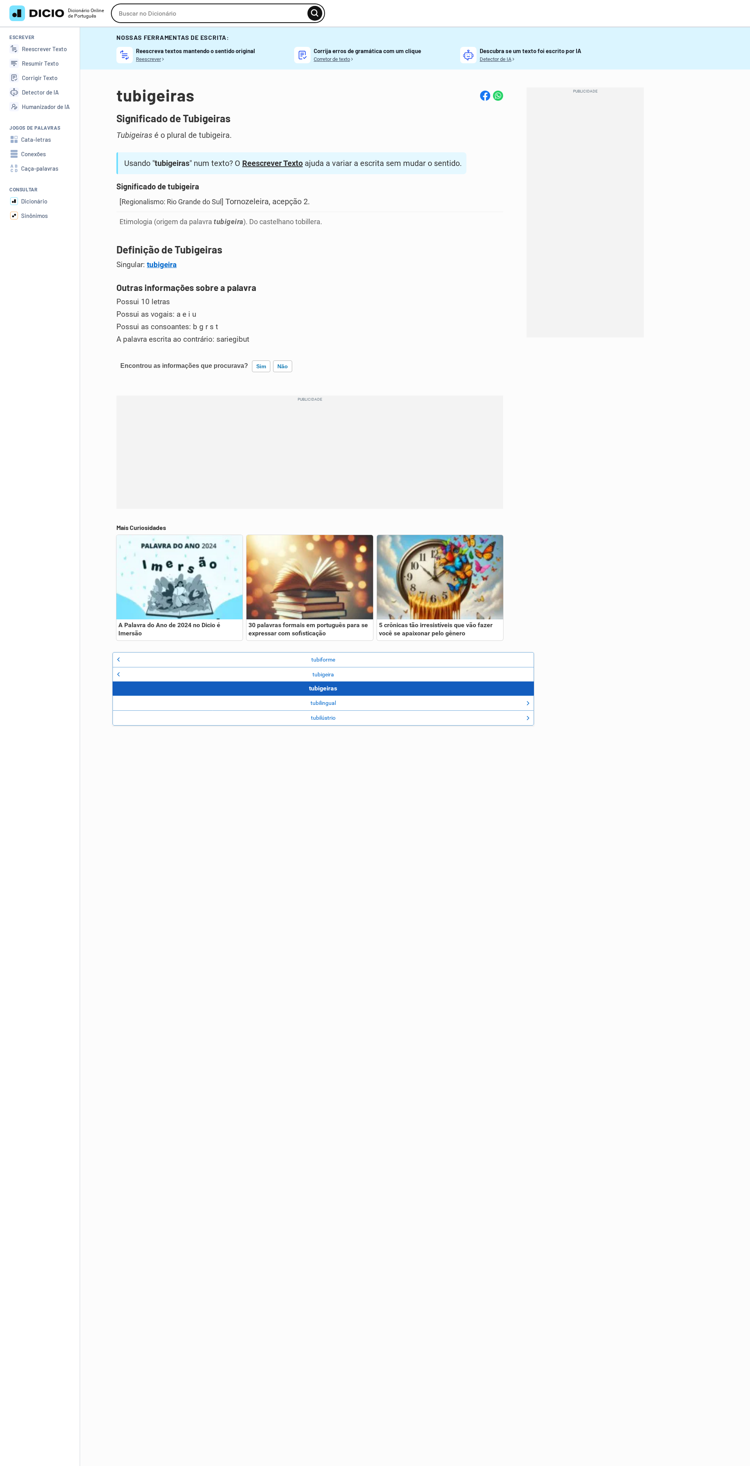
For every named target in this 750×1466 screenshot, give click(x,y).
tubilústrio (323, 718)
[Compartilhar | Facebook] (485, 96)
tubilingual (323, 703)
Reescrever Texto (272, 163)
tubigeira (162, 264)
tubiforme (323, 659)
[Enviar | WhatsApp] (498, 96)
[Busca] (314, 13)
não (282, 366)
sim (261, 366)
